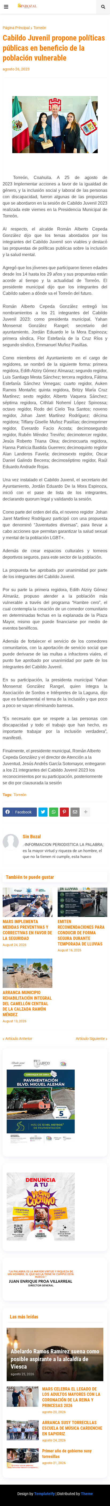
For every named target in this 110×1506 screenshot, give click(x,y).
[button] (6, 6)
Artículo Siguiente (90, 1038)
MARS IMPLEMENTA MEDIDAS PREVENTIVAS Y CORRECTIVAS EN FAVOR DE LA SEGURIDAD (27, 930)
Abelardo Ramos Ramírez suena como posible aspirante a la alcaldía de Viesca (55, 1359)
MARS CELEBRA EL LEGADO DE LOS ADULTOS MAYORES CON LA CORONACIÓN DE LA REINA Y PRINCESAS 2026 (71, 1397)
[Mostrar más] (85, 812)
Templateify (44, 1494)
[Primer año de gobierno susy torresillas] (23, 1458)
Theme (87, 1494)
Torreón (39, 28)
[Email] (75, 812)
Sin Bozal (32, 836)
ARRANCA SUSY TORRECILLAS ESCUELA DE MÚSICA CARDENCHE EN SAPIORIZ (72, 1428)
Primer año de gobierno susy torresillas (67, 1453)
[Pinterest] (64, 812)
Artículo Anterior (18, 1038)
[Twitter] (43, 812)
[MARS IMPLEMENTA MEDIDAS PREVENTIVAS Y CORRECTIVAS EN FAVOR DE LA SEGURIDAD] (27, 902)
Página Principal (16, 28)
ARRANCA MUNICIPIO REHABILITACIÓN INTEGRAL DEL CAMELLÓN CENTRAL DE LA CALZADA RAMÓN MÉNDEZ (27, 1003)
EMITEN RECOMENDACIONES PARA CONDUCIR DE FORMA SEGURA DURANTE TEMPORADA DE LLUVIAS (81, 932)
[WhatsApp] (53, 812)
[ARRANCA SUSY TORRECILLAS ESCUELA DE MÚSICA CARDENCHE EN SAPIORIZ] (23, 1430)
